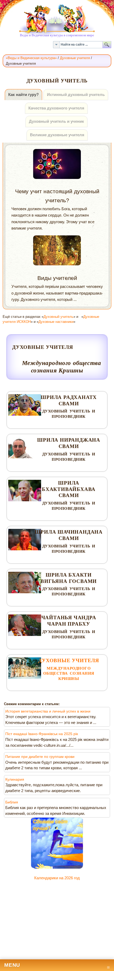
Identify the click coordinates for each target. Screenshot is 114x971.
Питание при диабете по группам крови (39, 757)
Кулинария (14, 779)
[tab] (23, 94)
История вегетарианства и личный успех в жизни (47, 711)
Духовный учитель (58, 317)
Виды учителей (57, 278)
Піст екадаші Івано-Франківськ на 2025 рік (41, 734)
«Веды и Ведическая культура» (31, 58)
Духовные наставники (55, 322)
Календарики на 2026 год (57, 878)
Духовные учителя (75, 58)
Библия (11, 802)
